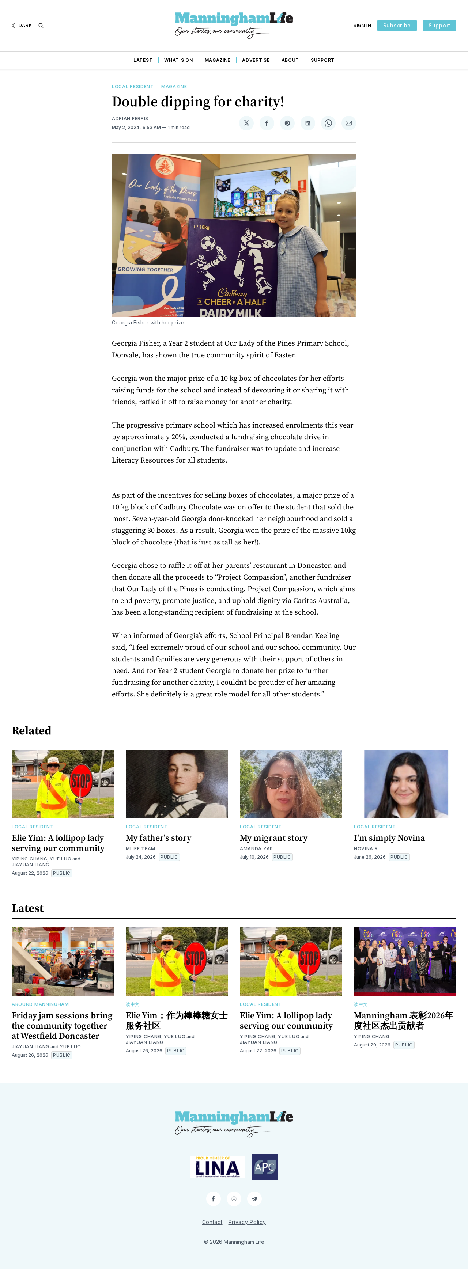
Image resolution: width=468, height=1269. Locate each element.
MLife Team (140, 848)
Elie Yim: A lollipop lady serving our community (58, 843)
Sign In (362, 25)
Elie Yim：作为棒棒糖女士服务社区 (177, 1020)
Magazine (218, 60)
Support (439, 25)
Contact (212, 1222)
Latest (142, 60)
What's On (178, 60)
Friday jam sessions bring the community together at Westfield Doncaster (62, 1025)
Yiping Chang (29, 859)
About (290, 60)
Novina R (366, 848)
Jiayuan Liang (30, 864)
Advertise (255, 60)
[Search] (41, 26)
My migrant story (273, 838)
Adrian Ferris (130, 118)
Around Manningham (40, 1004)
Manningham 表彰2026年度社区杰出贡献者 (403, 1020)
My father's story (158, 838)
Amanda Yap (256, 848)
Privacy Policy (247, 1222)
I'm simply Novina (389, 838)
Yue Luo (60, 859)
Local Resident (133, 86)
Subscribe (397, 25)
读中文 (133, 1004)
